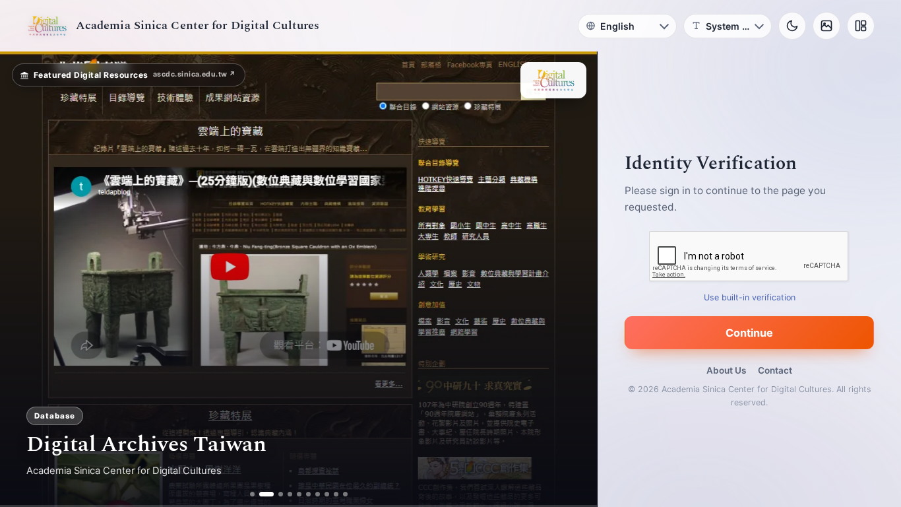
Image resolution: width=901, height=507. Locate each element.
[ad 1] (252, 494)
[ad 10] (345, 494)
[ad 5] (299, 494)
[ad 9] (336, 494)
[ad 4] (290, 494)
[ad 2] (261, 494)
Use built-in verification (749, 297)
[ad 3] (275, 494)
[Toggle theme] (792, 26)
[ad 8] (327, 494)
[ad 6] (308, 494)
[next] (573, 279)
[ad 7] (317, 494)
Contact (775, 370)
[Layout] (861, 26)
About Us (726, 370)
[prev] (23, 279)
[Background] (826, 26)
